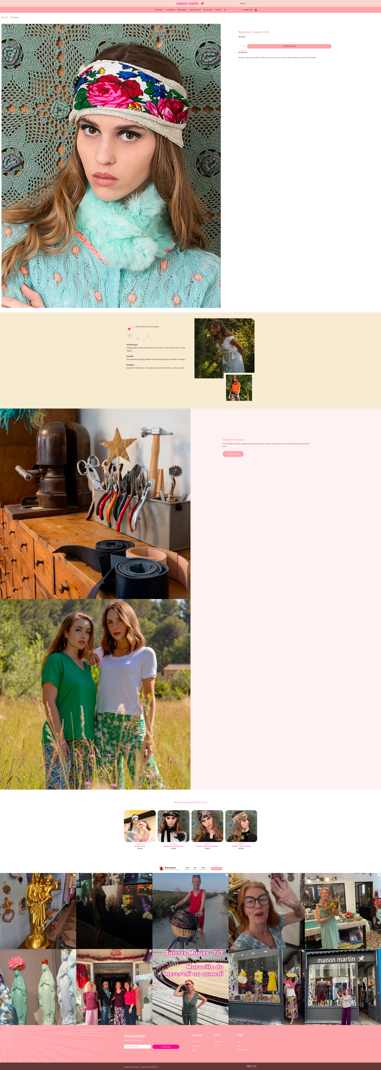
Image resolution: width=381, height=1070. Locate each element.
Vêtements (196, 1045)
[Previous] (124, 831)
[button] (225, 10)
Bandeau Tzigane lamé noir (173, 846)
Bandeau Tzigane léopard (241, 846)
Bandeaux (15, 17)
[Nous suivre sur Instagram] (251, 3)
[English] (241, 3)
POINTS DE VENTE (195, 10)
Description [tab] (243, 52)
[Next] (256, 831)
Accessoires (196, 1041)
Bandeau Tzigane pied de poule (207, 846)
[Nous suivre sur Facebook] (248, 3)
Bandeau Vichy (139, 846)
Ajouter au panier (289, 46)
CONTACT (218, 10)
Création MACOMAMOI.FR (149, 1067)
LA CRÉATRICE (170, 10)
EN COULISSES (208, 10)
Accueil (4, 17)
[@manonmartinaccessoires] (161, 869)
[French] (244, 3)
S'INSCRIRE (166, 1046)
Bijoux (194, 1050)
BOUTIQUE (158, 10)
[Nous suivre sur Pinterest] (255, 3)
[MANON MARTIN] (190, 3)
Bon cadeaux (182, 10)
